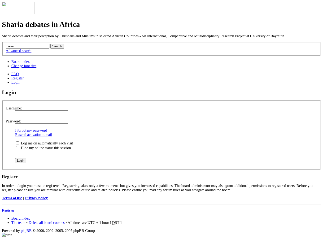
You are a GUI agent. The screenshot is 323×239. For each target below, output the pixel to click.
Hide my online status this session (45, 148)
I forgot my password (31, 130)
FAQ (15, 74)
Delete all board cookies (47, 223)
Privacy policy (36, 198)
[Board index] (18, 13)
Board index (20, 62)
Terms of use (12, 198)
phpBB (26, 231)
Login (15, 82)
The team (18, 223)
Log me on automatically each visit (46, 143)
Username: (14, 108)
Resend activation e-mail (33, 135)
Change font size (23, 66)
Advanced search (18, 51)
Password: (13, 121)
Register (17, 78)
